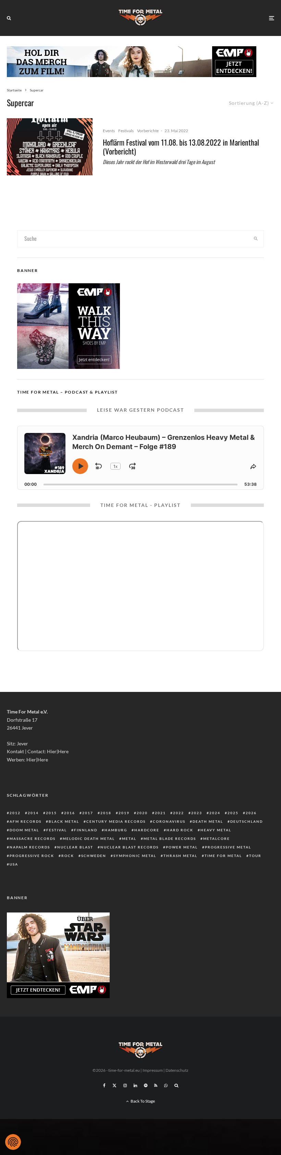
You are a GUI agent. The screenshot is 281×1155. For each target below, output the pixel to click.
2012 (15, 813)
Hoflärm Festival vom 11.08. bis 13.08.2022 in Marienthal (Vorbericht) (181, 147)
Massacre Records (33, 838)
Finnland (85, 830)
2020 (142, 813)
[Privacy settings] (13, 1142)
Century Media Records (116, 821)
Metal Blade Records (170, 838)
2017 (87, 813)
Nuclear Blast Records (129, 847)
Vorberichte (148, 130)
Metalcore (216, 838)
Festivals (126, 130)
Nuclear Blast (75, 847)
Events (109, 130)
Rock (67, 856)
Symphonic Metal (134, 856)
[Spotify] (145, 1085)
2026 (251, 813)
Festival (56, 830)
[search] (256, 239)
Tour (255, 856)
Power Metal (182, 847)
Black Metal (64, 821)
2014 (33, 813)
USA (14, 864)
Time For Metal (223, 856)
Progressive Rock (32, 856)
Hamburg (116, 830)
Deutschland (246, 821)
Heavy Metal (215, 830)
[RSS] (156, 1085)
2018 (105, 813)
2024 (214, 813)
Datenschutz (177, 1070)
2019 (124, 813)
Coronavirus (169, 821)
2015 (51, 813)
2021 (160, 813)
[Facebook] (104, 1085)
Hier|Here (58, 751)
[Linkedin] (135, 1085)
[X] (114, 1085)
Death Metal (208, 821)
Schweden (93, 856)
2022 (178, 813)
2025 (233, 813)
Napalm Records (30, 847)
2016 (69, 813)
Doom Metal (24, 830)
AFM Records (25, 821)
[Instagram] (125, 1085)
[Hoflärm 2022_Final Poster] (50, 146)
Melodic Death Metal (89, 838)
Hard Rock (180, 830)
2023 (196, 813)
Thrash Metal (180, 856)
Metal (129, 838)
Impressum (153, 1070)
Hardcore (146, 830)
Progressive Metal (228, 847)
